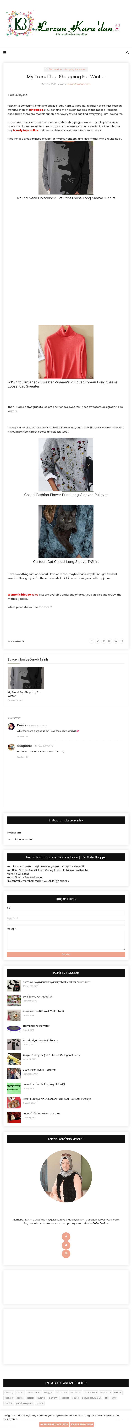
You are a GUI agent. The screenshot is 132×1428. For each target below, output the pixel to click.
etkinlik (117, 1392)
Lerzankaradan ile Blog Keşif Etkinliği (44, 1084)
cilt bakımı (61, 1392)
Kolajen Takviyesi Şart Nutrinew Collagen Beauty (51, 1055)
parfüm (53, 1397)
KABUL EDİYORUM (82, 1424)
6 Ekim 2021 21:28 (38, 725)
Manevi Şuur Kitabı (18, 873)
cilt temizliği (91, 1392)
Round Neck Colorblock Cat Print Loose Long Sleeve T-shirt (66, 198)
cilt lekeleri (75, 1392)
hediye (20, 1397)
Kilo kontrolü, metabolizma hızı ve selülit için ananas (38, 881)
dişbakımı (105, 1392)
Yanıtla (20, 736)
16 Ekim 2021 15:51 (44, 746)
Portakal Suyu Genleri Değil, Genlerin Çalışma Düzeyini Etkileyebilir (46, 866)
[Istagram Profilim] (66, 1254)
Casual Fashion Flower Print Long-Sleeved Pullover (66, 495)
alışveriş (9, 1392)
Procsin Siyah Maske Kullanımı (40, 1040)
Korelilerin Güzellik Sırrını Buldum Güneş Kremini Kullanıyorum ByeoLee (48, 870)
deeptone (24, 746)
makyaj (41, 1397)
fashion (9, 1397)
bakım (20, 1392)
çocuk (40, 1403)
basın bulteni (34, 1392)
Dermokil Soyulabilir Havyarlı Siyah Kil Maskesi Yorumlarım (57, 982)
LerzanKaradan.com (78, 84)
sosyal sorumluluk (91, 1397)
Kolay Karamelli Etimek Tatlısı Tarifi (43, 1011)
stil (106, 1397)
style (114, 1397)
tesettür (9, 1403)
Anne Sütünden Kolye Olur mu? (41, 1113)
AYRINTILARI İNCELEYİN (54, 1424)
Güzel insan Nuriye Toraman (39, 1069)
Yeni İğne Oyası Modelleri (37, 996)
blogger (48, 1392)
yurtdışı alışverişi (24, 1403)
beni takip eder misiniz (20, 839)
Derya (21, 725)
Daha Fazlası (100, 1223)
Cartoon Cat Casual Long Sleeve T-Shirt (66, 562)
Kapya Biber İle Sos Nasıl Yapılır (25, 877)
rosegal (65, 1397)
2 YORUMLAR (18, 641)
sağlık (75, 1397)
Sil (27, 736)
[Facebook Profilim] (66, 1237)
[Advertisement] (66, 228)
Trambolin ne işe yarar (36, 1026)
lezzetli (30, 1397)
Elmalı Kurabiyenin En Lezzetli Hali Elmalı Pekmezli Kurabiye (57, 1099)
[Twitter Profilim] (66, 1245)
